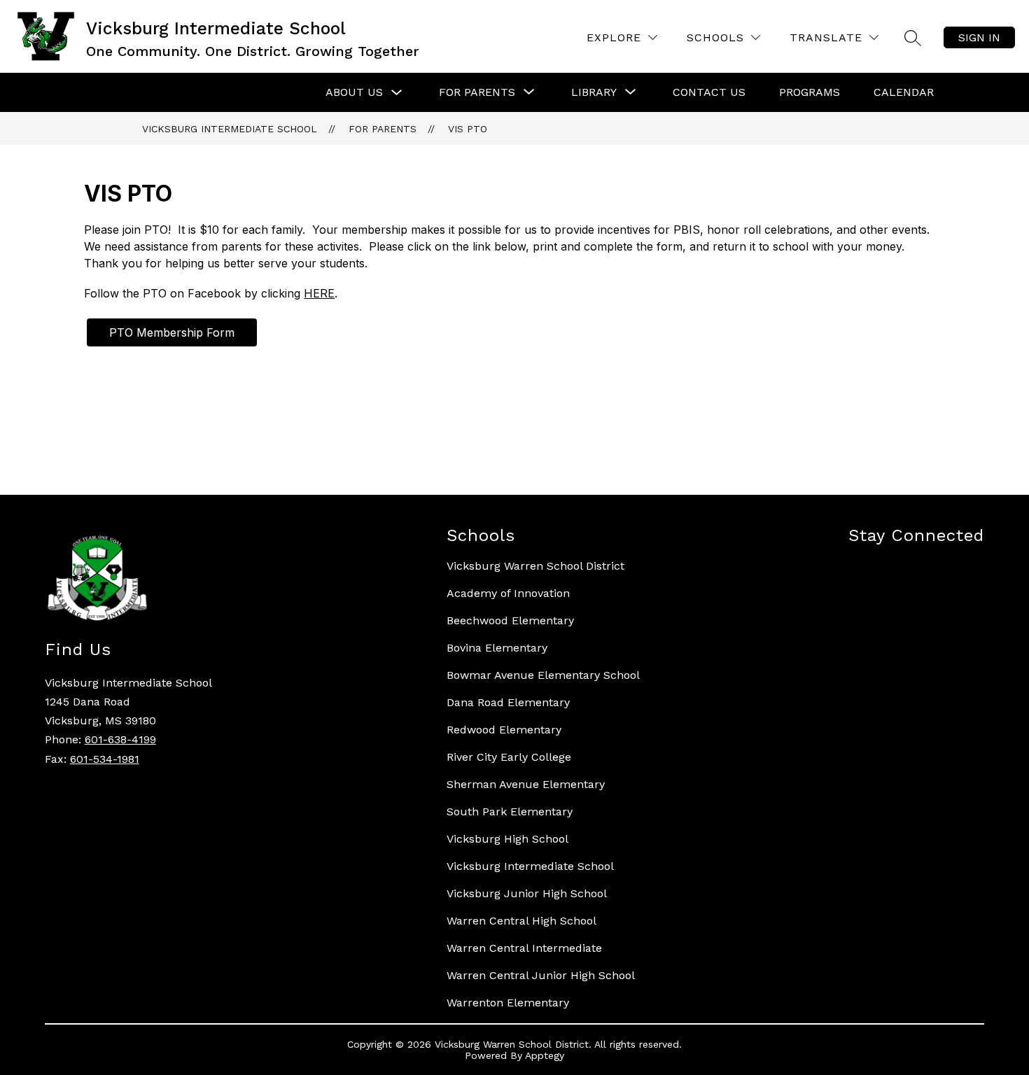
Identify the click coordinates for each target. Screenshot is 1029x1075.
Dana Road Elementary (508, 702)
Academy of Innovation (508, 593)
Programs (809, 92)
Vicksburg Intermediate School (229, 128)
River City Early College (509, 757)
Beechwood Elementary (510, 620)
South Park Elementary (510, 811)
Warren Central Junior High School (541, 975)
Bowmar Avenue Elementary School (543, 675)
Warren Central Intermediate (524, 948)
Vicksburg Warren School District (535, 565)
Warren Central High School (521, 920)
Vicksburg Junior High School (527, 893)
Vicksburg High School (507, 838)
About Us (354, 92)
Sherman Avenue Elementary (526, 784)
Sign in (979, 37)
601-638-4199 (120, 739)
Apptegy (544, 1055)
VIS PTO (467, 128)
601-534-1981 (104, 759)
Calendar (904, 92)
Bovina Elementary (497, 647)
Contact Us (709, 92)
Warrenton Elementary (508, 1002)
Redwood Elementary (504, 729)
